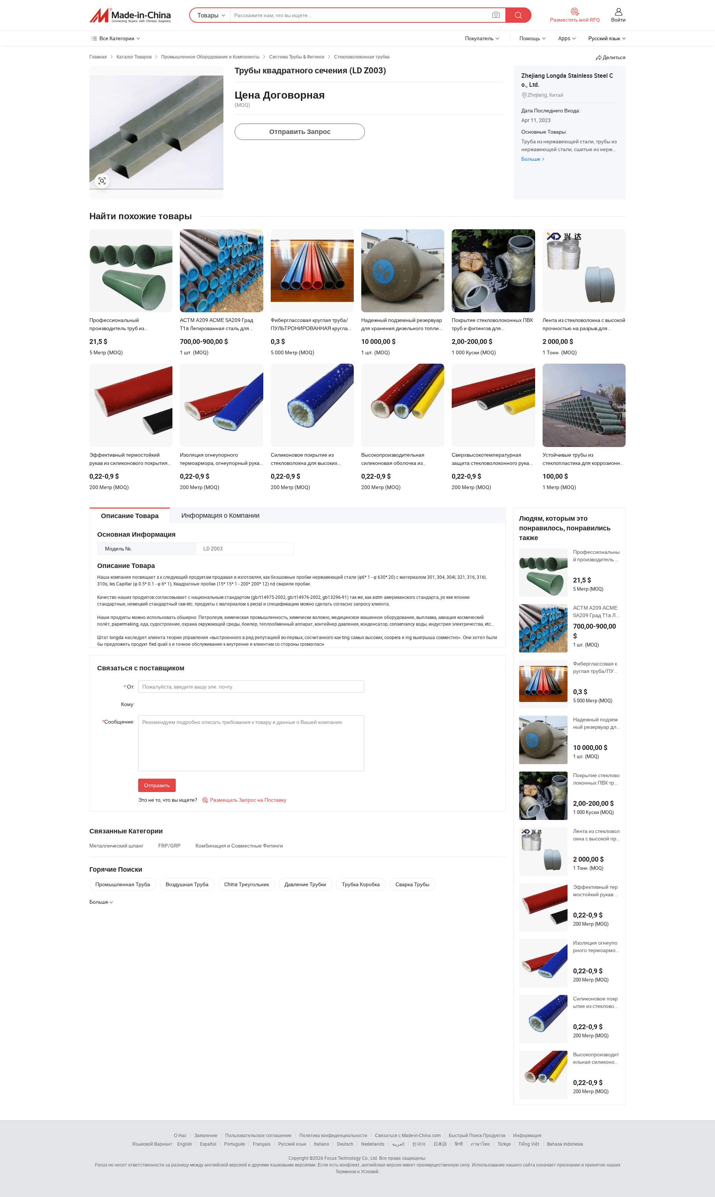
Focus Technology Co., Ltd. (351, 1158)
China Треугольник (246, 884)
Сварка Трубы (412, 884)
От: (129, 686)
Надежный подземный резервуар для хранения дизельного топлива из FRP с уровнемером (596, 723)
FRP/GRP (169, 845)
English (184, 1144)
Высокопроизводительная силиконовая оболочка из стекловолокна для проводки (596, 1058)
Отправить (157, 785)
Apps (564, 38)
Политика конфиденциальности (333, 1135)
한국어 (419, 1144)
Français (261, 1144)
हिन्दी (459, 1144)
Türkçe (504, 1144)
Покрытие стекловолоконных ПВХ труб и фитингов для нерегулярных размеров (596, 779)
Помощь (529, 38)
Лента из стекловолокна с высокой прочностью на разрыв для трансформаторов (596, 834)
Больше (530, 158)
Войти (618, 19)
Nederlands (372, 1144)
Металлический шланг (116, 845)
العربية (398, 1144)
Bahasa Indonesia (565, 1144)
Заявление (205, 1135)
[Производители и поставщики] (130, 15)
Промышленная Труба (122, 884)
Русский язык (292, 1144)
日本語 (440, 1144)
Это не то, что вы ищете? (167, 799)
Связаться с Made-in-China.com (408, 1135)
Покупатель (479, 38)
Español (208, 1144)
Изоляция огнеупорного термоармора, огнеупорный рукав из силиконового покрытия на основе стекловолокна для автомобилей (596, 946)
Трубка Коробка (361, 884)
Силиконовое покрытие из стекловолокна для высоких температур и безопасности (596, 1002)
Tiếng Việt (528, 1144)
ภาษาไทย (480, 1144)
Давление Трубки (305, 884)
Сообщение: (118, 721)
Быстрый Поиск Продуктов (477, 1135)
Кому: (127, 704)
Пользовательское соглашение (258, 1135)
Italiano (321, 1144)
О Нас (180, 1135)
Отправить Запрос (300, 131)
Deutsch (345, 1144)
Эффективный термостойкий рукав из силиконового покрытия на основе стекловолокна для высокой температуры (596, 890)
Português (234, 1144)
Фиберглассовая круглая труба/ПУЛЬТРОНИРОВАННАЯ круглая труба (596, 667)
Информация (527, 1135)
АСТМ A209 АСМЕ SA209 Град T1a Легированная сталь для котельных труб (596, 611)
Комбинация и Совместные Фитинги (239, 845)
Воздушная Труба (187, 884)
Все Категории (116, 38)
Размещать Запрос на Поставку (244, 799)
